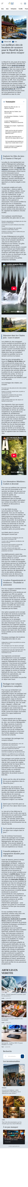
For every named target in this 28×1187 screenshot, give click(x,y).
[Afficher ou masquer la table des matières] (19, 102)
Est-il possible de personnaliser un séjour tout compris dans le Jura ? (14, 142)
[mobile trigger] (3, 3)
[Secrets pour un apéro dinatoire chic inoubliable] (14, 1009)
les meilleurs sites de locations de (13, 88)
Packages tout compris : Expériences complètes (14, 126)
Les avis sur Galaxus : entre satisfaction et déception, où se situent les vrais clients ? (11, 1091)
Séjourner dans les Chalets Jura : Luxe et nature (12, 112)
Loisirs (3, 998)
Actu (15, 41)
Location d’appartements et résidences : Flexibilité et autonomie (13, 121)
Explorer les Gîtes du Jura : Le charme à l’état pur (12, 107)
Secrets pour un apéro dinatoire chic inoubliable (12, 1019)
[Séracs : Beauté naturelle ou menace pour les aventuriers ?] (14, 984)
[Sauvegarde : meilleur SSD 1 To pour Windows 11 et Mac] (14, 1033)
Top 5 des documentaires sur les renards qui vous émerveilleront (12, 1123)
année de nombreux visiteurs (13, 66)
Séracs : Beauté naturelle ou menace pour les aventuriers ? (14, 995)
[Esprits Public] (11, 3)
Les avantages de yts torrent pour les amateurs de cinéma (14, 1138)
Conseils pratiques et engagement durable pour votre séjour (13, 146)
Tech (3, 1047)
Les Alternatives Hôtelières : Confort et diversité (13, 117)
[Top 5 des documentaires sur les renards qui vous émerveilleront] (14, 1107)
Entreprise (4, 1088)
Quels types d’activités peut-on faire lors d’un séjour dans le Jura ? (14, 137)
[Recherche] (21, 3)
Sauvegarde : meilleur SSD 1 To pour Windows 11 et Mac (12, 1043)
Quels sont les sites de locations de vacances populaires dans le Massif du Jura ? (14, 132)
